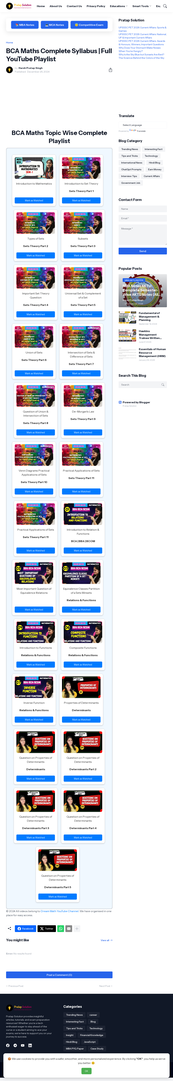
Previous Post (15, 986)
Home (41, 6)
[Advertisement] (59, 101)
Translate (141, 131)
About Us (56, 6)
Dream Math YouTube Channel (60, 911)
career (93, 1014)
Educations (117, 6)
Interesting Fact (154, 149)
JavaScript (90, 1041)
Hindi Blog (154, 162)
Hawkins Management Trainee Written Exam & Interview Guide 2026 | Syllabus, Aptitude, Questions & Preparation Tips (151, 334)
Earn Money (154, 169)
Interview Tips (129, 176)
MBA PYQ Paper (75, 1048)
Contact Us (74, 6)
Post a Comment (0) (59, 975)
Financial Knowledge (91, 1035)
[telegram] (15, 1045)
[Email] (68, 928)
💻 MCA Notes (54, 24)
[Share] (109, 69)
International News (131, 162)
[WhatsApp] (60, 928)
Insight (69, 1035)
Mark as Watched (34, 200)
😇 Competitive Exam (89, 24)
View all (105, 940)
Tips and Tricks (129, 155)
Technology (151, 155)
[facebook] (7, 1045)
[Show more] (76, 928)
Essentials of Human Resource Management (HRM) (152, 352)
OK (86, 1071)
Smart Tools (140, 6)
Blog (93, 1021)
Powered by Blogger (136, 402)
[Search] (163, 6)
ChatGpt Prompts (131, 169)
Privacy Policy (96, 6)
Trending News (129, 149)
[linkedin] (30, 1045)
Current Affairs (152, 176)
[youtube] (22, 1045)
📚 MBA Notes (24, 24)
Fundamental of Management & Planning (149, 316)
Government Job (130, 182)
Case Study (97, 1048)
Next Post (104, 986)
